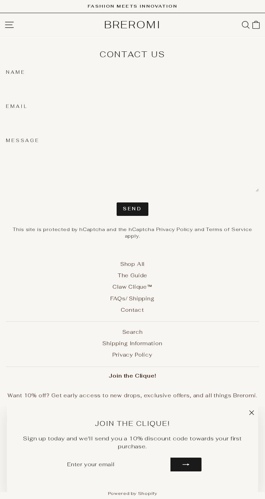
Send (133, 209)
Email (17, 106)
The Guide (132, 275)
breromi (132, 24)
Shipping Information (132, 343)
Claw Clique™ (132, 286)
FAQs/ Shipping (132, 298)
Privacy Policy (174, 229)
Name (16, 72)
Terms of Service (229, 229)
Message (23, 140)
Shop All (132, 264)
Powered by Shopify (132, 493)
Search (132, 332)
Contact (132, 310)
